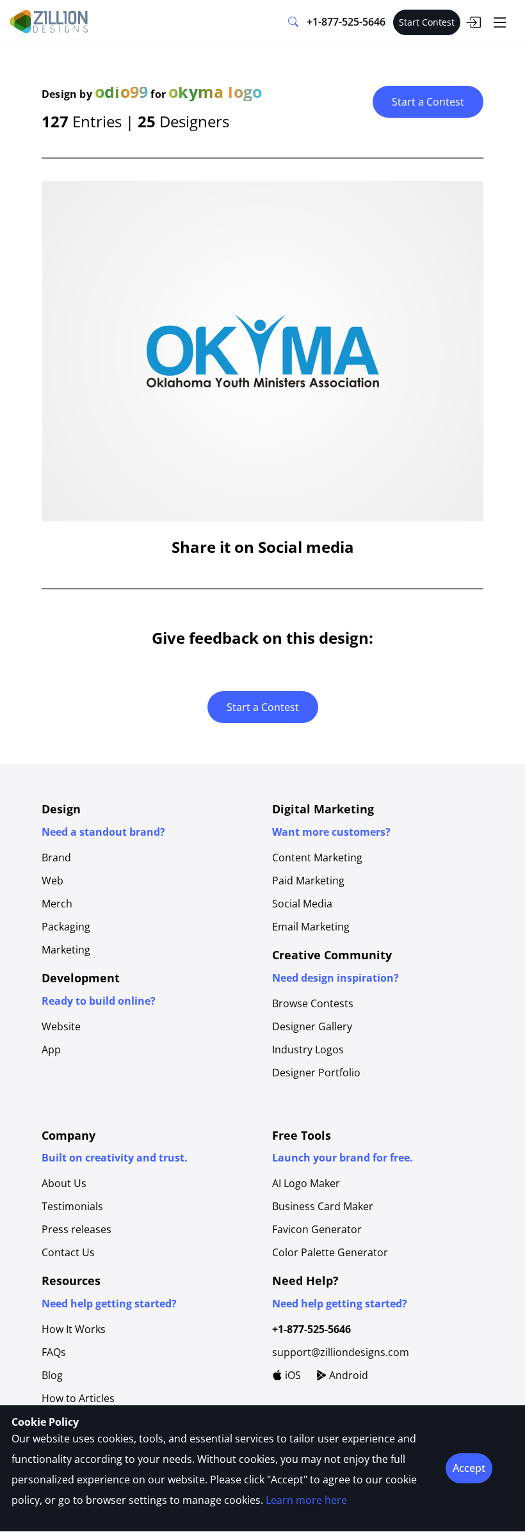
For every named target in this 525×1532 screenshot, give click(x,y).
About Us (64, 1183)
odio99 (121, 91)
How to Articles (78, 1398)
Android (347, 1375)
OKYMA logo (215, 91)
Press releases (76, 1229)
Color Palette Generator (330, 1252)
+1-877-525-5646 (346, 22)
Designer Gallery (312, 1026)
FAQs (54, 1352)
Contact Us (68, 1252)
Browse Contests (312, 1003)
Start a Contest (428, 102)
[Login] (473, 22)
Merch (57, 903)
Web (52, 880)
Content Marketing (317, 857)
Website (61, 1026)
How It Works (74, 1329)
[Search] (293, 22)
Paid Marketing (308, 880)
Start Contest (427, 22)
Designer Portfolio (316, 1072)
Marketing (66, 950)
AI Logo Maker (306, 1183)
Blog (52, 1375)
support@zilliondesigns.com (340, 1352)
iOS (291, 1375)
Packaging (66, 927)
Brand (56, 857)
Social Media (302, 903)
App (51, 1049)
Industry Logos (308, 1049)
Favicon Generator (317, 1229)
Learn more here (306, 1500)
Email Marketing (311, 927)
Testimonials (72, 1206)
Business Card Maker (322, 1206)
